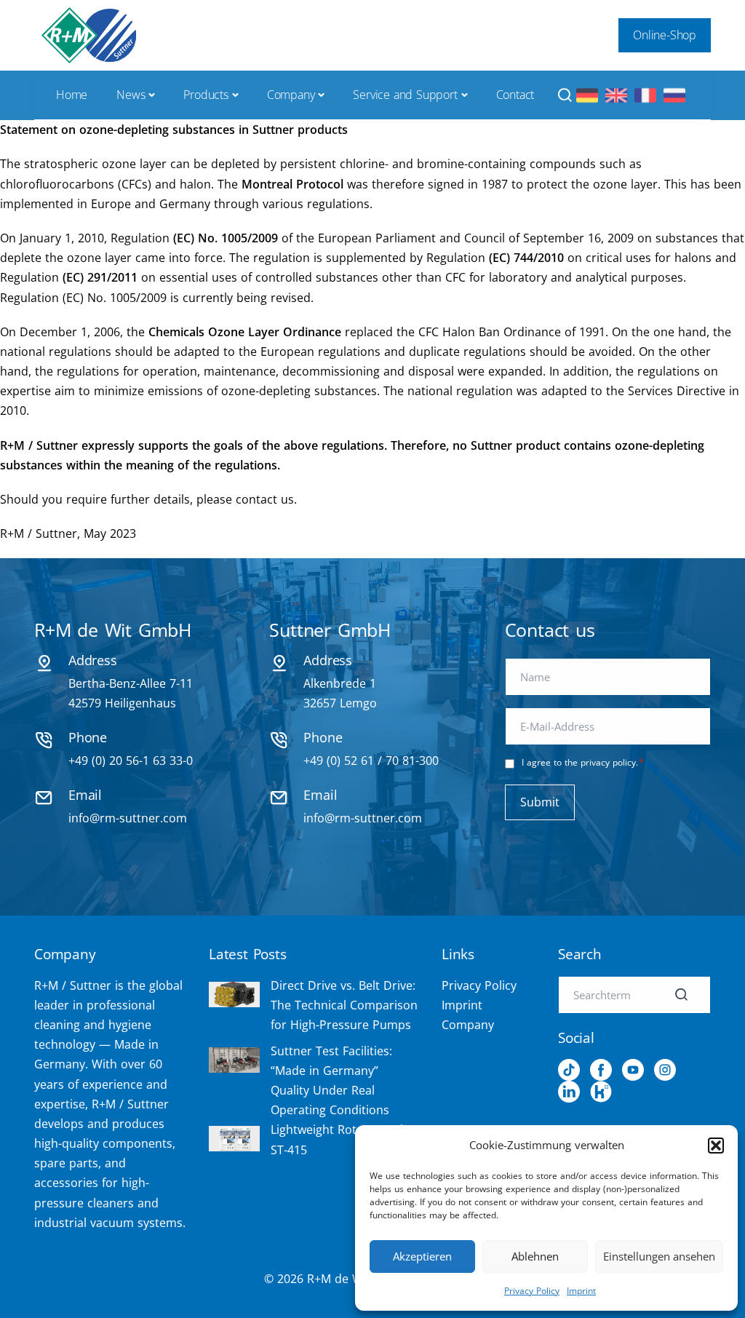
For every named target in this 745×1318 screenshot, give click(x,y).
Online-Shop (664, 35)
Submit (539, 802)
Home (71, 95)
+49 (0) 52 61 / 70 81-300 (371, 761)
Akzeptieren (422, 1256)
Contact (515, 95)
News (130, 95)
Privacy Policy (531, 1291)
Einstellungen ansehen (659, 1256)
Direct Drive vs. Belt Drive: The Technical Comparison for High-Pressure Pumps (344, 1005)
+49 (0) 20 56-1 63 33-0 (130, 761)
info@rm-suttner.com (127, 818)
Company (291, 95)
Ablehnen (535, 1256)
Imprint (581, 1291)
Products (205, 95)
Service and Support (405, 95)
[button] (716, 1145)
